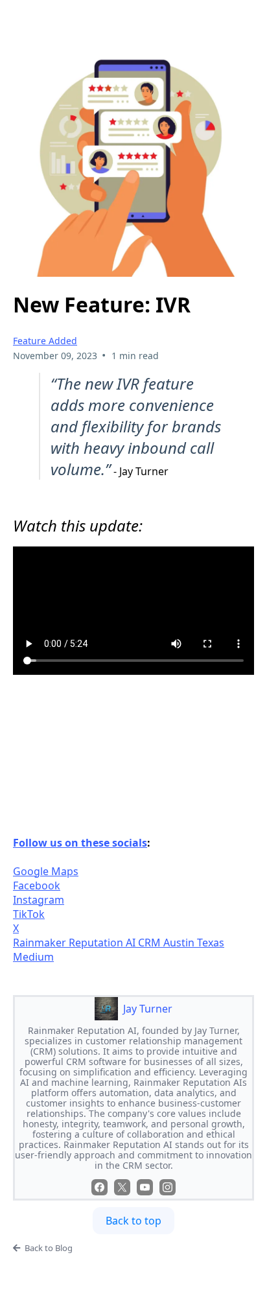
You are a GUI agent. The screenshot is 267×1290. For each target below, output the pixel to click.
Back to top (133, 1221)
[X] (122, 1187)
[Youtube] (145, 1187)
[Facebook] (99, 1187)
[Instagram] (167, 1187)
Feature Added (45, 340)
